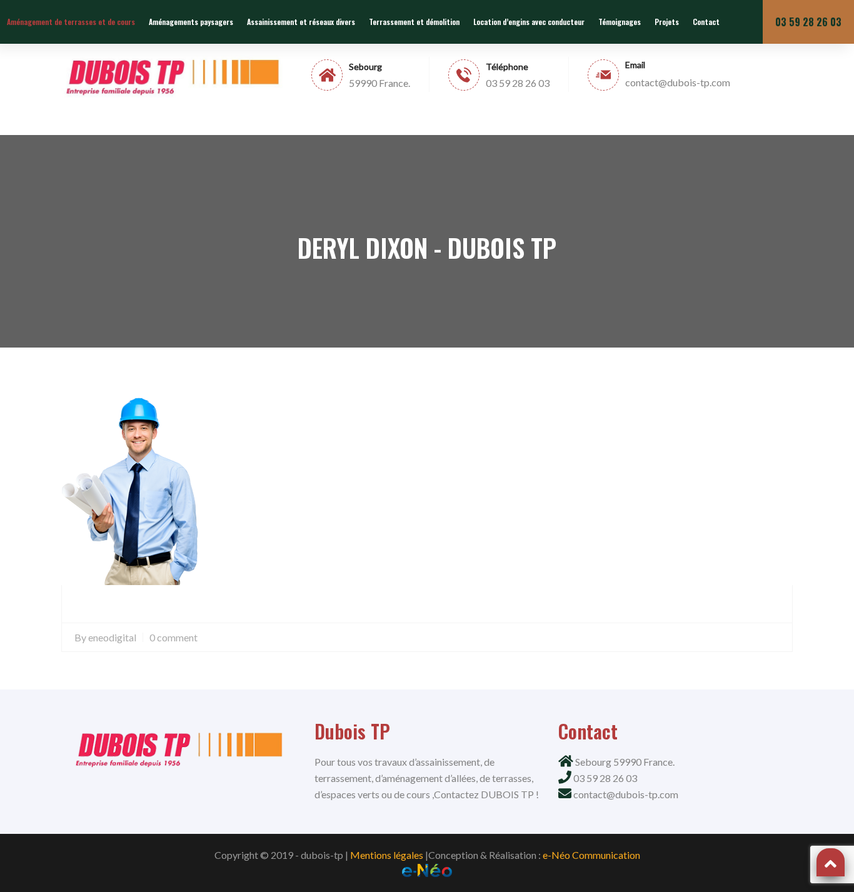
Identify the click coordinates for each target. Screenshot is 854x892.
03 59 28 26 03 (808, 21)
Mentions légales (386, 855)
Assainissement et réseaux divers (301, 21)
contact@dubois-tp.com (625, 794)
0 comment (173, 637)
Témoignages (619, 21)
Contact (706, 21)
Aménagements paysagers (191, 21)
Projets (667, 21)
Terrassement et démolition (414, 21)
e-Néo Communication (591, 855)
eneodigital (112, 637)
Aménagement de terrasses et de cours (71, 21)
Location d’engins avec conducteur (529, 21)
